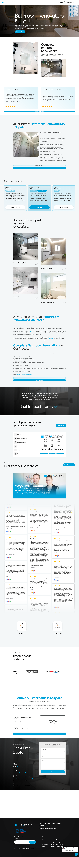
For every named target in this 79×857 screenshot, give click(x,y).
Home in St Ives (17, 297)
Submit (52, 771)
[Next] (37, 144)
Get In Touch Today (37, 406)
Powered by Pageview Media (19, 852)
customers (57, 708)
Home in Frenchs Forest (47, 302)
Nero (52, 338)
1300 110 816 (19, 766)
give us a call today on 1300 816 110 (46, 710)
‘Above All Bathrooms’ (29, 704)
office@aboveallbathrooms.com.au (24, 772)
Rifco (50, 338)
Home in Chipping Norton (20, 263)
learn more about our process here (24, 374)
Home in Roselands (46, 268)
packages (31, 331)
